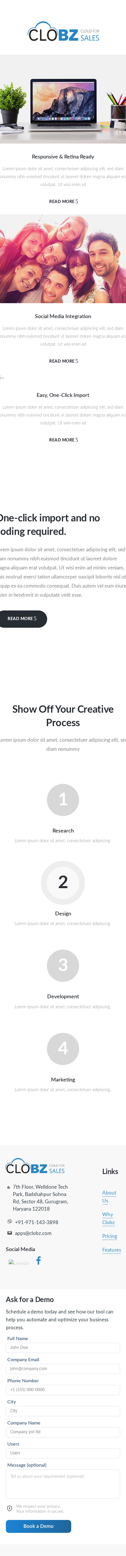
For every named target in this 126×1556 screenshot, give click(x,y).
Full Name (17, 1338)
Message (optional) (26, 1465)
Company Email (23, 1359)
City (11, 1402)
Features (111, 1250)
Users (13, 1444)
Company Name (23, 1423)
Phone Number (23, 1380)
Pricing (109, 1236)
